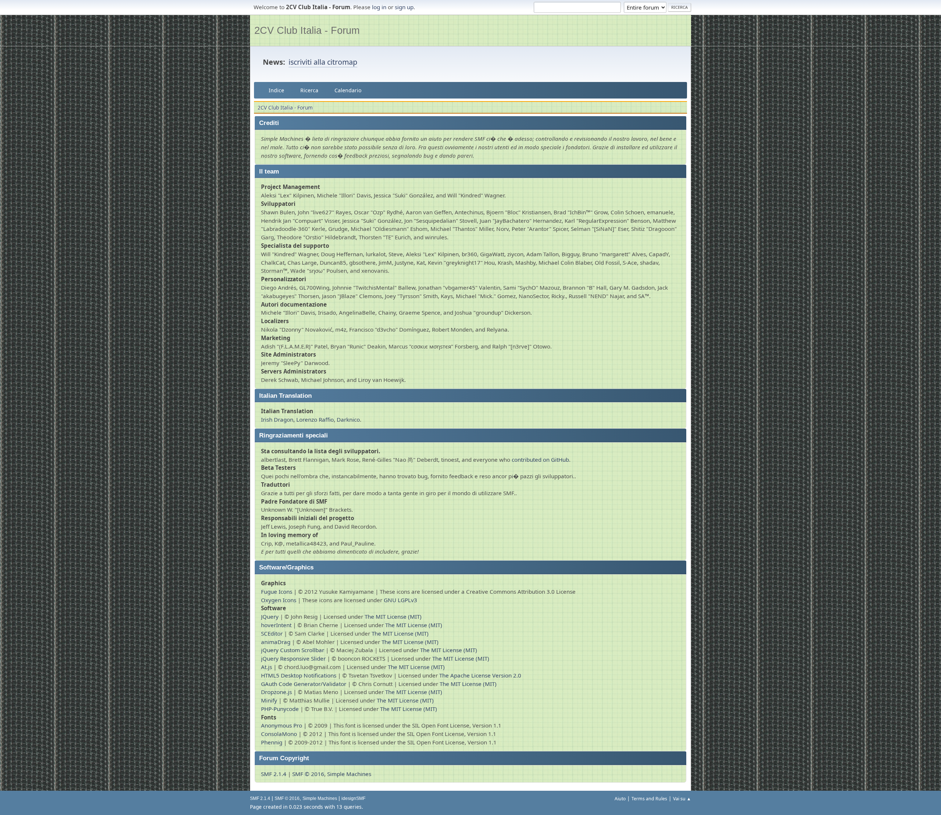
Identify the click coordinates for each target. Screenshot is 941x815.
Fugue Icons (276, 591)
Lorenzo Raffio (315, 419)
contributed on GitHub (540, 459)
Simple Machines (349, 774)
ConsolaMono (279, 733)
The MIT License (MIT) (393, 616)
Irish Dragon (277, 419)
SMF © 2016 (308, 774)
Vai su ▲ (682, 799)
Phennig (271, 742)
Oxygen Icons (278, 600)
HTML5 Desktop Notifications (298, 675)
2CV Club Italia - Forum (306, 30)
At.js (266, 667)
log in (379, 7)
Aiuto (620, 799)
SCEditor (272, 633)
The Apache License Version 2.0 (480, 675)
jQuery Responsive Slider (293, 658)
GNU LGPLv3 (400, 600)
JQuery (270, 616)
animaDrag (275, 642)
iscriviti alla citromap (323, 62)
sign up (404, 7)
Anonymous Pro (281, 725)
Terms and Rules (649, 799)
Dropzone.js (276, 692)
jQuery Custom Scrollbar (292, 650)
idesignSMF (353, 798)
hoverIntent (276, 625)
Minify (269, 700)
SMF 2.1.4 (273, 774)
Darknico (348, 419)
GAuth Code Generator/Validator (303, 683)
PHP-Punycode (280, 708)
